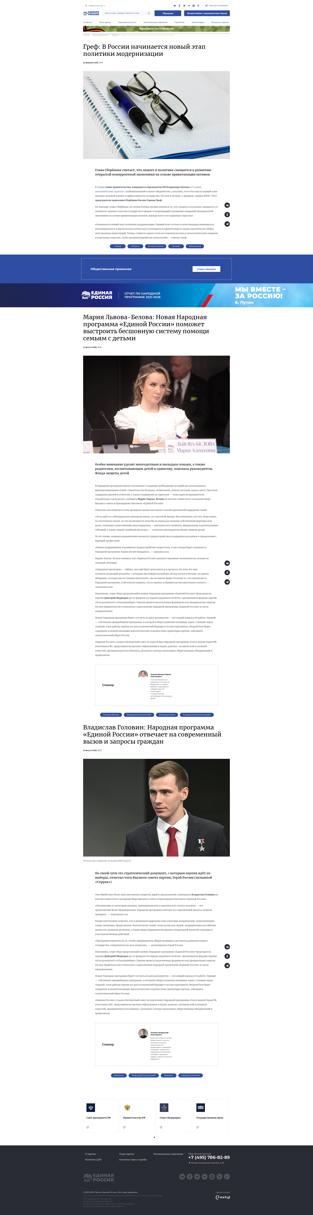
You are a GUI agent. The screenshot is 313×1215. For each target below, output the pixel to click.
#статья (176, 246)
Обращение (168, 13)
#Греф (118, 246)
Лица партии (105, 22)
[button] (154, 1137)
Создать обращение (206, 269)
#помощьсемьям (167, 715)
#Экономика (195, 246)
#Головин (118, 1075)
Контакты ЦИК (93, 1159)
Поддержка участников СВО (156, 29)
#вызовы (168, 1075)
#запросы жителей (190, 1075)
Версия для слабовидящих (218, 5)
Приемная (179, 22)
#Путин (135, 246)
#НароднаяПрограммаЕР (139, 715)
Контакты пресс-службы (133, 1159)
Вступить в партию (220, 22)
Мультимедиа (198, 22)
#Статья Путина (155, 246)
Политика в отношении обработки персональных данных (109, 1204)
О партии (87, 22)
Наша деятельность (127, 22)
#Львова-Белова (111, 715)
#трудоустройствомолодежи (197, 715)
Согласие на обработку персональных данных (104, 1206)
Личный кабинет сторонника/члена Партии (207, 13)
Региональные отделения (155, 22)
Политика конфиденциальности (97, 1201)
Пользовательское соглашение (97, 1199)
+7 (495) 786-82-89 (209, 1157)
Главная (86, 35)
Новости (115, 35)
